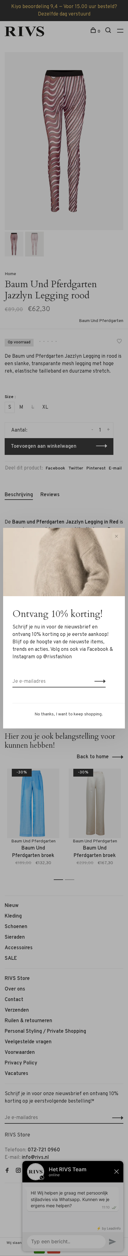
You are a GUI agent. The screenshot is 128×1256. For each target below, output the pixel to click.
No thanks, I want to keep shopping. (68, 714)
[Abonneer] (98, 681)
